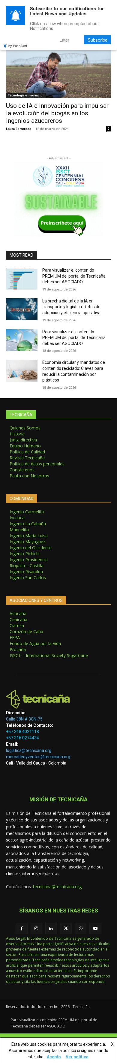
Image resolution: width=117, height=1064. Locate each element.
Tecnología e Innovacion (26, 95)
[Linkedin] (51, 928)
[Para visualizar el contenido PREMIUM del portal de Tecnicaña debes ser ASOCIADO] (22, 278)
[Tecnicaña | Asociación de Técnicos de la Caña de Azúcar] (58, 699)
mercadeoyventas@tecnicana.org (38, 756)
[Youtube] (95, 928)
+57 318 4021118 (22, 731)
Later (64, 40)
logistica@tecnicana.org (28, 750)
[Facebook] (21, 928)
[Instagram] (36, 928)
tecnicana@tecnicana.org (57, 886)
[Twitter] (66, 928)
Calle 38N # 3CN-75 (24, 719)
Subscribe (97, 40)
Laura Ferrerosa (18, 129)
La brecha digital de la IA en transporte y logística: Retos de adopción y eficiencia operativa (71, 307)
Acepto (54, 1056)
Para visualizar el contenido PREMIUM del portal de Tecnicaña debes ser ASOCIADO (74, 276)
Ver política (77, 1056)
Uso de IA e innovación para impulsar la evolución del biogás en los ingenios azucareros (57, 113)
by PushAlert (17, 45)
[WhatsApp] (80, 928)
